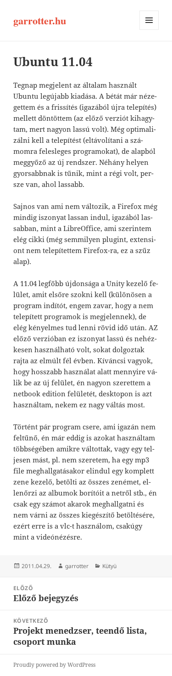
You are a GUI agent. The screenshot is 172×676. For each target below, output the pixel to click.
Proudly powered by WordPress (54, 665)
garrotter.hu (39, 20)
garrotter (77, 566)
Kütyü (109, 566)
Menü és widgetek (149, 29)
